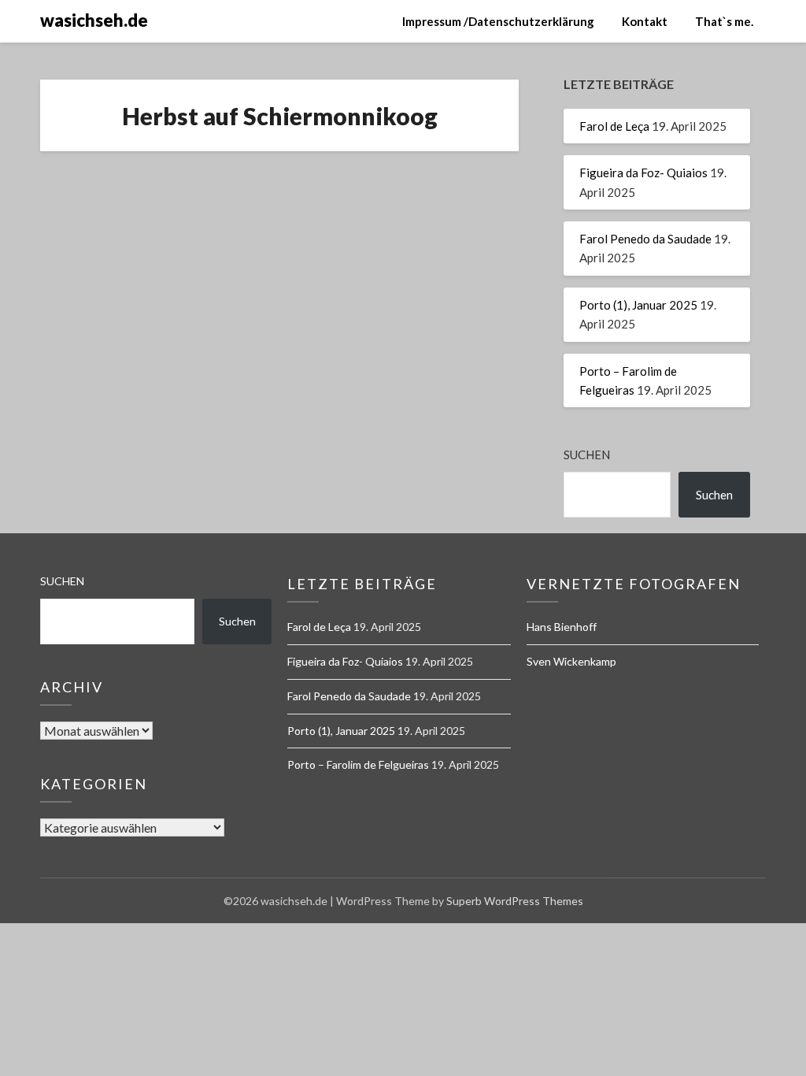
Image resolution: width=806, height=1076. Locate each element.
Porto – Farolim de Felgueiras (358, 764)
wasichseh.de (94, 20)
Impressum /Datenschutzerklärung (498, 21)
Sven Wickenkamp (571, 661)
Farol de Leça (614, 126)
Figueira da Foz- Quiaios (643, 172)
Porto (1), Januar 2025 (638, 305)
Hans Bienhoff (562, 626)
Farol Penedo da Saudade (645, 239)
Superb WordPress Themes (514, 900)
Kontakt (644, 21)
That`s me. (724, 21)
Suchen (587, 454)
